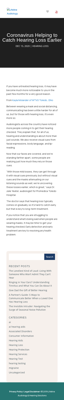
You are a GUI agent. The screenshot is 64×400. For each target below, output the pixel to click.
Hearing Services (18, 354)
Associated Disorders (20, 331)
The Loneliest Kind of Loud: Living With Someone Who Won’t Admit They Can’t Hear (30, 274)
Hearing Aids (16, 340)
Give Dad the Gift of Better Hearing (28, 290)
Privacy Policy (16, 391)
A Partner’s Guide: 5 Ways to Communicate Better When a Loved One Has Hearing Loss (31, 298)
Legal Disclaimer (32, 391)
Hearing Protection (19, 349)
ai (10, 322)
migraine (14, 367)
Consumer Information (21, 335)
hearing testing (17, 363)
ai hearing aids (17, 326)
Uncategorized (17, 372)
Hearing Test (16, 358)
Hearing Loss (40, 46)
